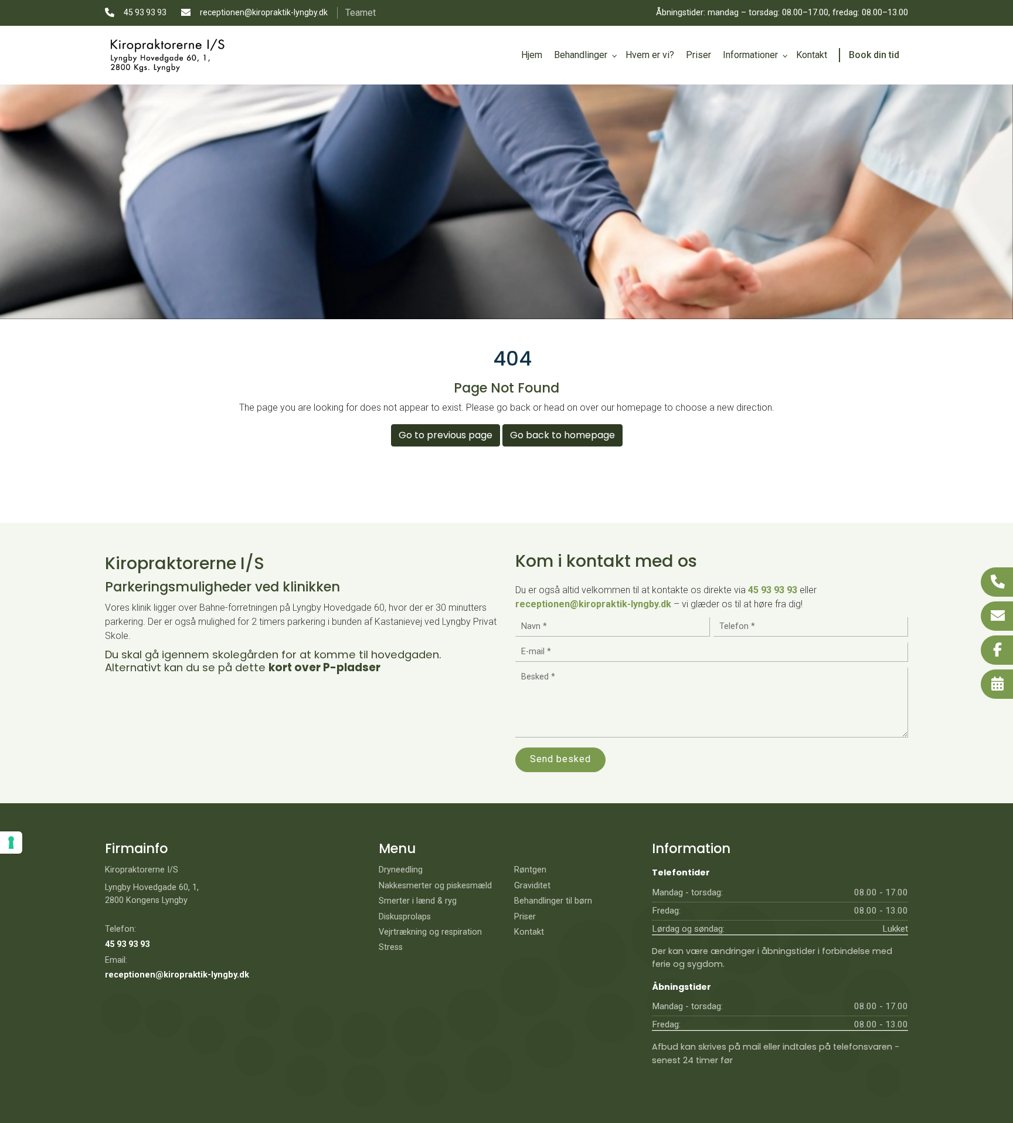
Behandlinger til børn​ (553, 901)
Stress (391, 947)
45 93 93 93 (145, 12)
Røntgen (530, 870)
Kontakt (529, 932)
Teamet (360, 12)
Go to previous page (445, 435)
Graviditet (532, 886)
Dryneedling (401, 870)
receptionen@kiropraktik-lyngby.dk (264, 12)
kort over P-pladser (324, 667)
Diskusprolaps (405, 917)
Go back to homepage (562, 435)
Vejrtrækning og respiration (430, 932)
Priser (525, 917)
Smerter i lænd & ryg (418, 901)
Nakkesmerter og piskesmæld (435, 886)
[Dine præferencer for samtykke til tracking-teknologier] (11, 842)
